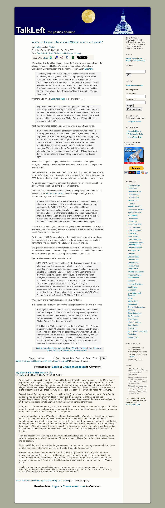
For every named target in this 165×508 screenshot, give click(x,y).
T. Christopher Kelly (135, 134)
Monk (132, 357)
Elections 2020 (133, 263)
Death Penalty (133, 236)
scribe (22, 375)
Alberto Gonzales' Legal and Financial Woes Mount (74, 349)
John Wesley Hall (134, 137)
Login (55, 366)
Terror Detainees (134, 240)
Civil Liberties (133, 218)
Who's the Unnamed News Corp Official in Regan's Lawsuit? (42, 361)
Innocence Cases (134, 275)
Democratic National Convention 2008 (135, 244)
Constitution (132, 222)
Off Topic (131, 310)
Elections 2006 (133, 257)
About (134, 58)
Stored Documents (135, 248)
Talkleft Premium (134, 322)
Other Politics (133, 319)
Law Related (132, 287)
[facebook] (68, 58)
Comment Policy (138, 61)
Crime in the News (135, 231)
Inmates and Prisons (136, 272)
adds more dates (58, 99)
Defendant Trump (134, 191)
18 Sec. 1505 (54, 194)
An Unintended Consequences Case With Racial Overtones (64, 348)
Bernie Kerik (42, 53)
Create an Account (74, 366)
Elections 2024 (133, 200)
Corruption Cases (134, 224)
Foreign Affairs (133, 266)
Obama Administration (136, 307)
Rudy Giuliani (55, 53)
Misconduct (132, 304)
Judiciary (131, 281)
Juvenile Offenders (135, 284)
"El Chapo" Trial (134, 251)
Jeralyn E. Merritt (134, 122)
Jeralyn (37, 47)
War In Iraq (132, 334)
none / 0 (44, 373)
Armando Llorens (134, 131)
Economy (131, 203)
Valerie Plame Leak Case (137, 331)
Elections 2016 (133, 194)
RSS (140, 58)
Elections (131, 254)
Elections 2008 (133, 260)
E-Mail (128, 61)
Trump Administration (136, 209)
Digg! (46, 58)
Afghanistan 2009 (134, 212)
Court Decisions (134, 227)
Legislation (132, 290)
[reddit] (62, 58)
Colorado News (134, 185)
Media (51, 47)
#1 (51, 373)
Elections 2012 (133, 197)
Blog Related (132, 215)
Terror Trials (132, 328)
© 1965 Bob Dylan (133, 405)
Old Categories (133, 316)
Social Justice (133, 325)
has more (89, 69)
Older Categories (134, 313)
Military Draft (132, 301)
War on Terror (133, 337)
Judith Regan (67, 53)
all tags (77, 53)
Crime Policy (132, 233)
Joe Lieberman (133, 278)
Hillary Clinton (133, 269)
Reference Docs (134, 206)
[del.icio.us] (57, 58)
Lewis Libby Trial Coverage (134, 294)
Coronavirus (132, 188)
